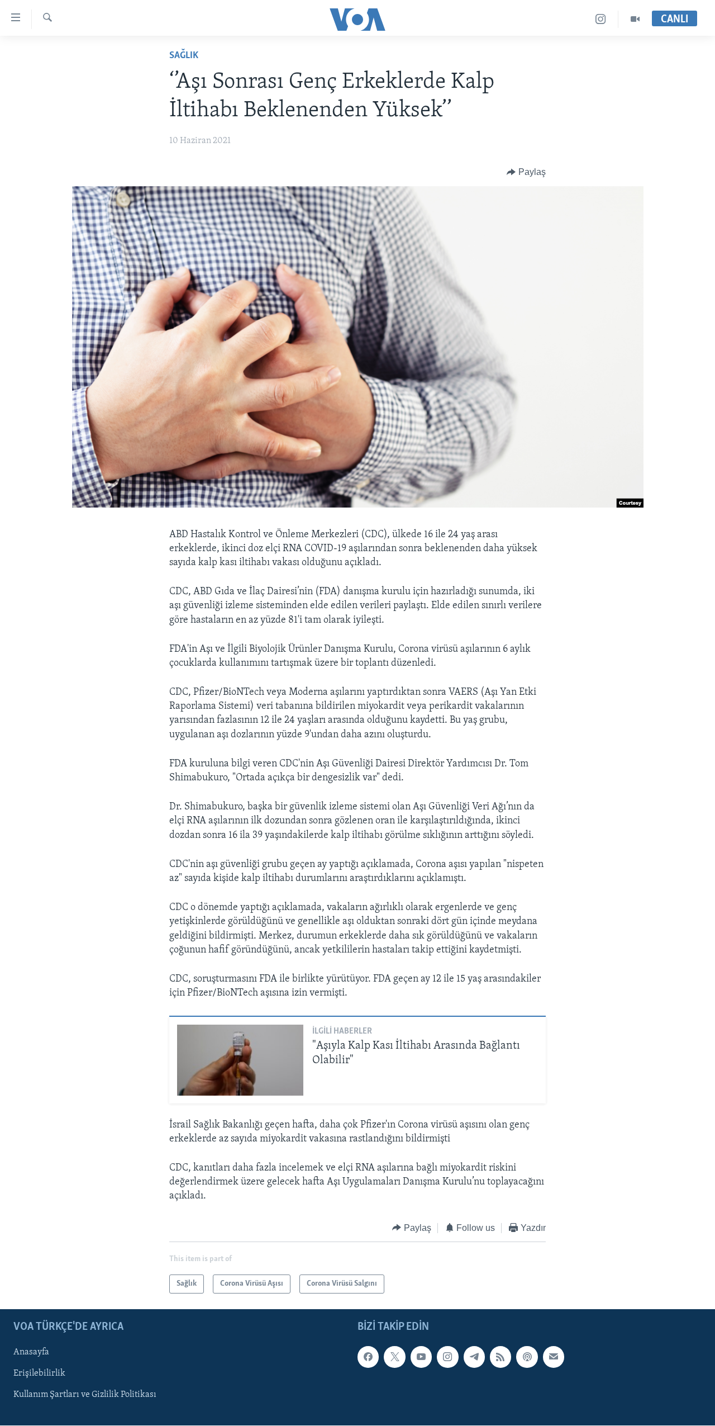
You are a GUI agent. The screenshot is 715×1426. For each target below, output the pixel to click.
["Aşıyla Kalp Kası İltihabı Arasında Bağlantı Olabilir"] (240, 1060)
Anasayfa (31, 1352)
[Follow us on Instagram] (447, 1356)
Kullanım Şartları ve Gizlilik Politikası (84, 1394)
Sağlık (183, 56)
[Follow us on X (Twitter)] (394, 1356)
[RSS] (500, 1356)
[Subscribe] (553, 1356)
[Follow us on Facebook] (368, 1356)
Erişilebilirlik (39, 1373)
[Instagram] (600, 19)
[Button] (526, 172)
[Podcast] (526, 1356)
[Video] (635, 19)
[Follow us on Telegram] (474, 1356)
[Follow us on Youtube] (421, 1356)
